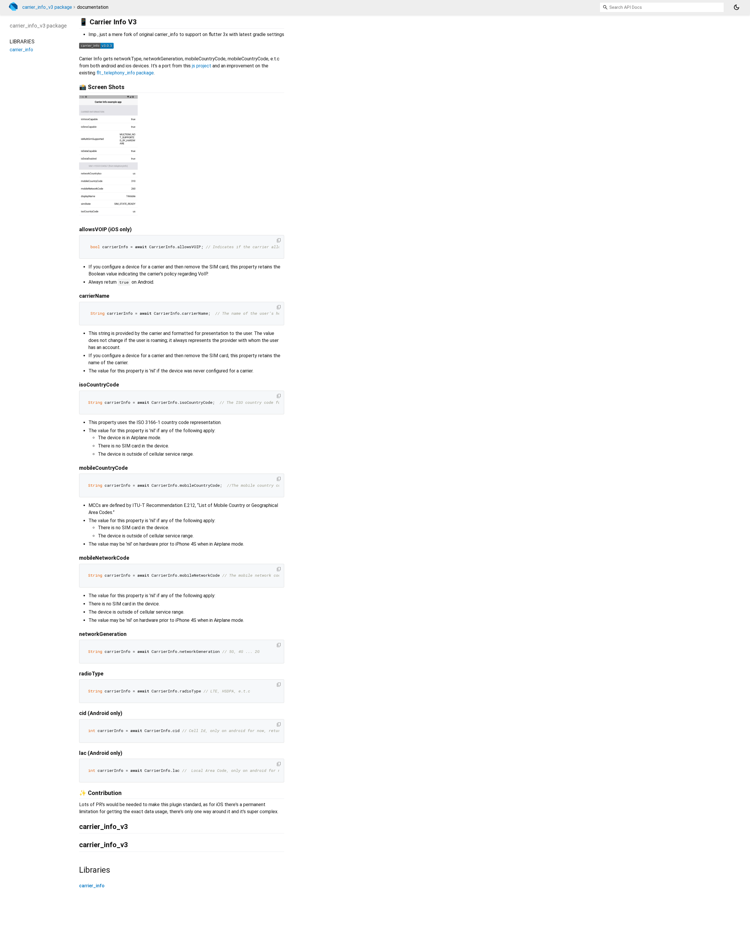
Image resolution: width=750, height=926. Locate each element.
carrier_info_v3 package (47, 7)
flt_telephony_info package (125, 73)
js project (201, 66)
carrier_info (92, 885)
